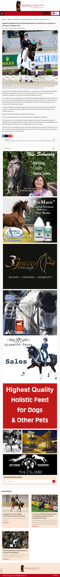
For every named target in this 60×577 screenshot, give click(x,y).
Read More (6, 522)
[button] (2, 13)
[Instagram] (48, 13)
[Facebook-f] (45, 13)
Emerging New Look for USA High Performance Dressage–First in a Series (14, 514)
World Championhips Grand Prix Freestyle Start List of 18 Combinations (15, 551)
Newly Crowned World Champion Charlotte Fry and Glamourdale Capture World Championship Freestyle (44, 515)
